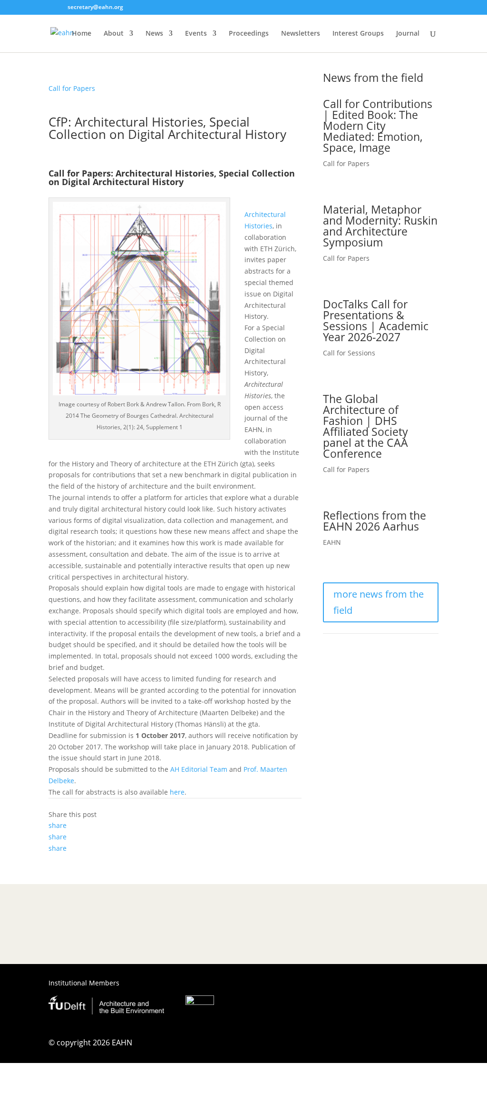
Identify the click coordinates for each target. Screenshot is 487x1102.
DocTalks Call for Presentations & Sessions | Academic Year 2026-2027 (376, 320)
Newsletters (300, 34)
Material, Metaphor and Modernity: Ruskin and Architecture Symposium (380, 226)
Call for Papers (72, 88)
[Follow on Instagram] (392, 1045)
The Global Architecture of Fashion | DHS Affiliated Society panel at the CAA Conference (365, 426)
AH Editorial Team (198, 769)
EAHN (332, 542)
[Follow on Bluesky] (411, 1045)
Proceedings (249, 34)
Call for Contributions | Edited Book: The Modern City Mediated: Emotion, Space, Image (377, 125)
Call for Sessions (349, 352)
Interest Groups (358, 34)
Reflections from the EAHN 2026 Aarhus (374, 521)
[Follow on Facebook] (373, 1045)
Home (81, 34)
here (177, 792)
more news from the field (378, 602)
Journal (407, 34)
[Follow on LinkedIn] (430, 1045)
